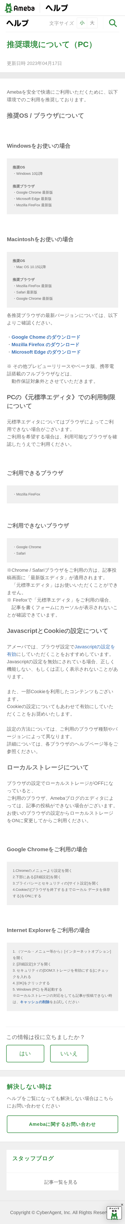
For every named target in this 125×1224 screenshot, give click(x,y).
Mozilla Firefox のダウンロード (46, 344)
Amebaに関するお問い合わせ (62, 1124)
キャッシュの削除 (35, 1002)
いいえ (69, 1054)
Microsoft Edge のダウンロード (46, 352)
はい (25, 1054)
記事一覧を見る (61, 1182)
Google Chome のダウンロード (46, 337)
